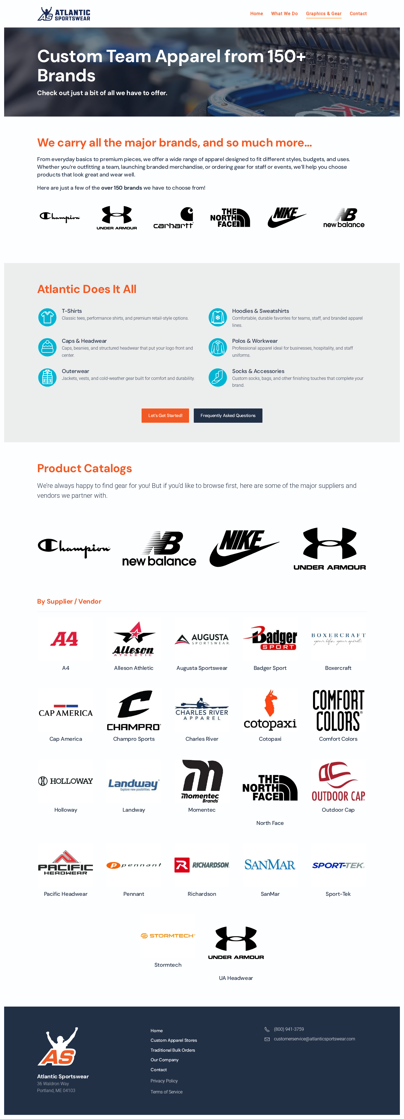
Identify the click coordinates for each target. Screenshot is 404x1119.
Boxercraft (338, 668)
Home (256, 13)
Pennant (133, 893)
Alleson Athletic (134, 668)
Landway (134, 809)
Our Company (164, 1060)
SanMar (270, 893)
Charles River (202, 738)
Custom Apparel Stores (174, 1040)
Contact (358, 13)
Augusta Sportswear (202, 668)
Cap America (65, 738)
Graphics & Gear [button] (324, 13)
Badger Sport (270, 668)
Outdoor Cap (338, 809)
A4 (65, 668)
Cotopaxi (270, 738)
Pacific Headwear (66, 893)
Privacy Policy (164, 1081)
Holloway (65, 809)
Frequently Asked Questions (228, 415)
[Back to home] (63, 14)
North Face (270, 823)
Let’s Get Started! (165, 415)
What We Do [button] (284, 13)
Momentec (202, 809)
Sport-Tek (338, 893)
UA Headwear (236, 978)
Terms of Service (166, 1092)
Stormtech (167, 964)
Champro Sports (133, 738)
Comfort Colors (338, 738)
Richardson (202, 893)
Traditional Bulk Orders (173, 1050)
